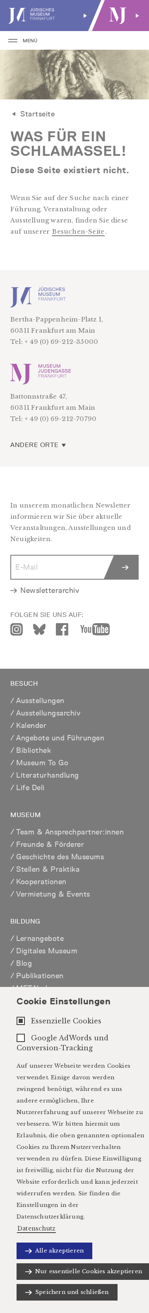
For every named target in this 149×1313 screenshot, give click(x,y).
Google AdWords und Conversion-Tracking (62, 1043)
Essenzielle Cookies (66, 1021)
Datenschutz (36, 1228)
